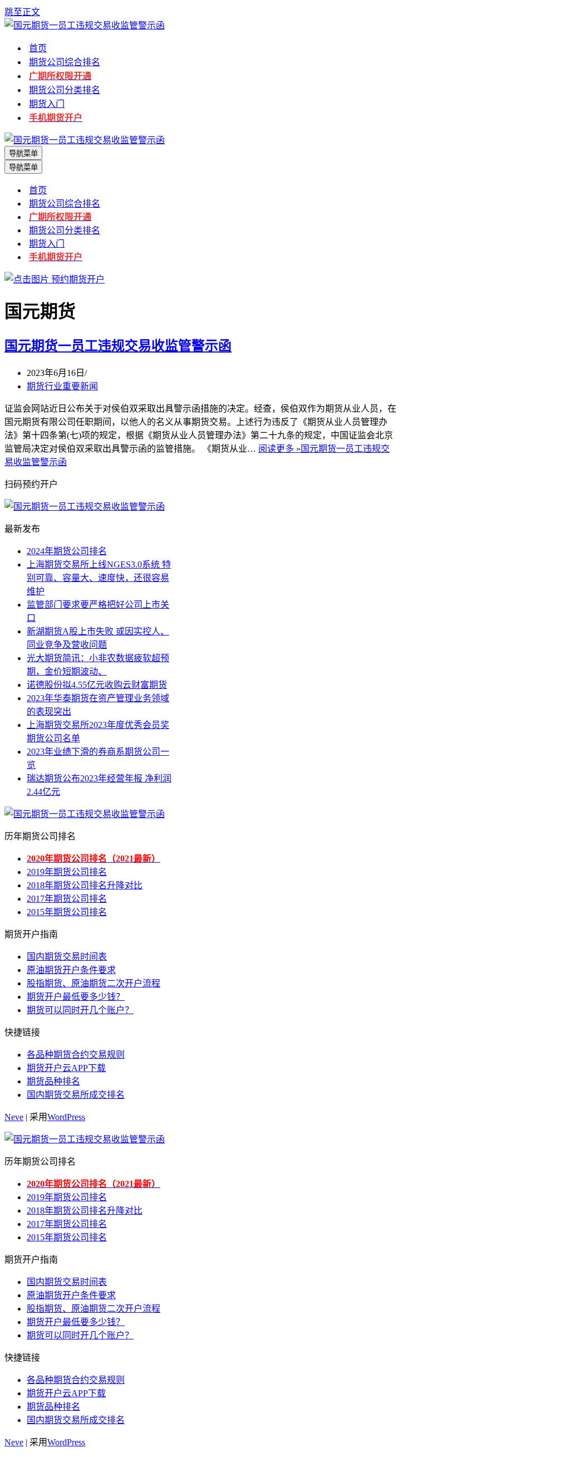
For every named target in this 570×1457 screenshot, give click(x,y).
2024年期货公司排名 (67, 551)
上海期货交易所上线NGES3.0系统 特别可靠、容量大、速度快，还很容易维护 (99, 578)
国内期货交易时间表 (67, 956)
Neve (13, 1117)
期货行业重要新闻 (62, 386)
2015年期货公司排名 (67, 912)
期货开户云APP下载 (66, 1068)
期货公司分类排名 (64, 90)
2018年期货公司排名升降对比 (84, 885)
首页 (38, 48)
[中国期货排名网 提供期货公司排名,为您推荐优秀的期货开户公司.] (84, 25)
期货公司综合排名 (64, 62)
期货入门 (47, 104)
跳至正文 (22, 12)
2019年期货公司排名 (67, 872)
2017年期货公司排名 (67, 898)
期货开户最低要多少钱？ (76, 996)
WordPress (66, 1117)
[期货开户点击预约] (54, 279)
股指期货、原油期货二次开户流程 (93, 983)
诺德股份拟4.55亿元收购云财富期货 (97, 685)
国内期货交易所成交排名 (76, 1094)
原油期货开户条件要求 (71, 970)
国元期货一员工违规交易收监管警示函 (118, 346)
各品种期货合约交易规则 (76, 1054)
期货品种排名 (53, 1081)
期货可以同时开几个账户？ (80, 1010)
